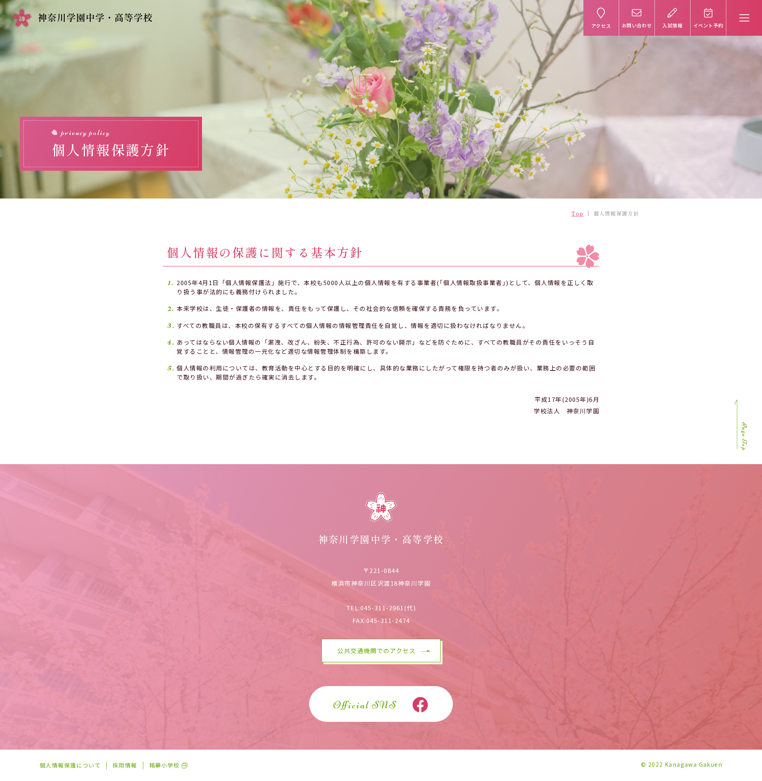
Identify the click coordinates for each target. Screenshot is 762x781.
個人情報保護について (70, 765)
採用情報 (125, 765)
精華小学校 (164, 765)
